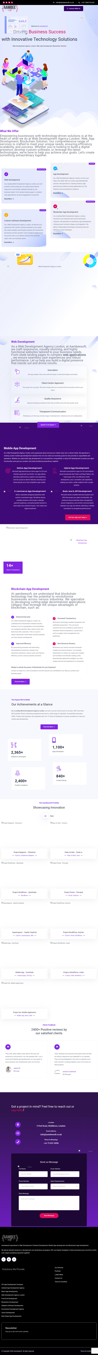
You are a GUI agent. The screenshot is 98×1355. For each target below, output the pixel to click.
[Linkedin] (9, 2)
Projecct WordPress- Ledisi (73, 972)
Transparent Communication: (52, 411)
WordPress (24, 895)
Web (32, 935)
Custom (17, 855)
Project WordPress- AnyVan (73, 932)
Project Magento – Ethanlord (24, 852)
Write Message (24, 1193)
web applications (74, 354)
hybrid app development (32, 458)
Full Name (22, 1169)
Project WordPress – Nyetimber (25, 892)
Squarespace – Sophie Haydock (24, 932)
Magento (31, 855)
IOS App (29, 975)
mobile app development (23, 456)
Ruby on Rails (71, 855)
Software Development (40, 1245)
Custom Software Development (17, 220)
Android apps (21, 975)
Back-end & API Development (77, 491)
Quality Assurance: (52, 398)
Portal (70, 895)
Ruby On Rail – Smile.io (73, 852)
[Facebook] (4, 2)
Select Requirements (57, 1181)
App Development (61, 174)
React (27, 1015)
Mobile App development (57, 1245)
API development (74, 458)
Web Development (12, 180)
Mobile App (20, 1015)
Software (76, 895)
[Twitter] (6, 2)
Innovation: (53, 370)
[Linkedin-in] (14, 1259)
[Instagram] (12, 2)
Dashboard (24, 855)
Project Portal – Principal (73, 892)
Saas (78, 855)
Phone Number (24, 1181)
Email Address (51, 1131)
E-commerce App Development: (30, 491)
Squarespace (26, 935)
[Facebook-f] (3, 1259)
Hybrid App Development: (76, 468)
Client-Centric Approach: (53, 383)
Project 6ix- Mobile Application (24, 1012)
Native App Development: (29, 468)
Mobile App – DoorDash (25, 972)
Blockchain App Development (65, 212)
